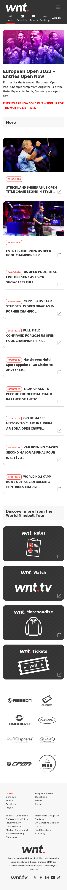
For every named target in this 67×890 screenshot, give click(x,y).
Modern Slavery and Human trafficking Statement (17, 833)
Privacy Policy (13, 822)
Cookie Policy (13, 826)
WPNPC (39, 800)
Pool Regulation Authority (43, 831)
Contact (39, 804)
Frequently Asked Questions (44, 795)
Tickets (10, 800)
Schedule (11, 797)
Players (10, 807)
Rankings (11, 804)
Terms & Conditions (17, 815)
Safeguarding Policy (17, 819)
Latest (9, 793)
